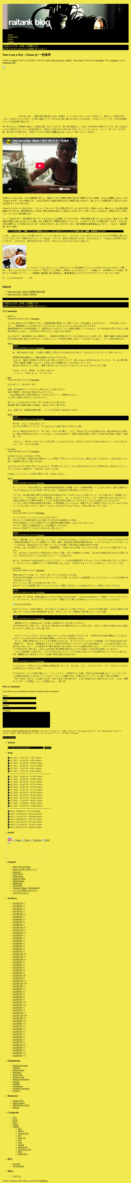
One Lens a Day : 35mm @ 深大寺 (22, 294)
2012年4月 (17, 1002)
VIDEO (68, 60)
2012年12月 (18, 981)
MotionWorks (18, 881)
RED (20, 1152)
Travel (15, 1124)
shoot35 (16, 1082)
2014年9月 (17, 943)
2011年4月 (17, 1034)
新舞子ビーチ (58, 132)
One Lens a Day (57, 60)
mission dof (22, 1147)
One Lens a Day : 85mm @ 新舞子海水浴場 (26, 292)
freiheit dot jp (18, 876)
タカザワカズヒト (21, 893)
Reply (10, 343)
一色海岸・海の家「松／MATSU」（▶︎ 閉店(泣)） (54, 273)
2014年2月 (17, 949)
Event (15, 1120)
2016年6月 (17, 919)
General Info (13, 37)
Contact (11, 41)
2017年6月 (17, 906)
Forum (10, 39)
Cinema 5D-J (18, 1101)
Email (5, 701)
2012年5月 (17, 999)
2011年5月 (17, 1031)
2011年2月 (17, 1039)
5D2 (48, 60)
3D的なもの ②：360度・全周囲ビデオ (21, 46)
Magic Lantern (19, 1103)
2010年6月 (17, 1050)
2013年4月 (17, 970)
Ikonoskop (17, 1072)
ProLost (16, 1108)
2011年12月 (18, 1013)
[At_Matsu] (40, 83)
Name (5, 696)
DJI (19, 1136)
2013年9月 (17, 962)
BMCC (21, 1131)
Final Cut (21, 1138)
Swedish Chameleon (21, 1088)
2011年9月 (17, 1021)
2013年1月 (17, 978)
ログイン (17, 1176)
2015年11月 (18, 930)
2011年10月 (18, 1018)
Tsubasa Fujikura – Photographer (26, 888)
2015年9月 (17, 935)
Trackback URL (9, 63)
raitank (14, 60)
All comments (18, 1166)
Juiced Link (17, 1075)
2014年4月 (17, 946)
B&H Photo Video (20, 1066)
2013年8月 (17, 965)
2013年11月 (18, 957)
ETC (15, 1117)
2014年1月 (17, 951)
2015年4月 (17, 941)
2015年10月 (18, 933)
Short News (23, 1154)
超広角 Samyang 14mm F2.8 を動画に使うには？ (25, 49)
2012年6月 (17, 997)
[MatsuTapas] (14, 268)
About (10, 35)
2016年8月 (17, 917)
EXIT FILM (18, 874)
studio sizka (17, 883)
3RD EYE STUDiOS (22, 867)
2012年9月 (17, 989)
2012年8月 (17, 991)
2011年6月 (17, 1029)
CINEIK (16, 1068)
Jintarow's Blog (19, 879)
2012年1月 (17, 1010)
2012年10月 (18, 986)
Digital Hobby (18, 1070)
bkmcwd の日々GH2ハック (25, 869)
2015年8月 (17, 938)
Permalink (99, 60)
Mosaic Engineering (21, 1079)
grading (21, 1145)
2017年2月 (17, 909)
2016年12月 (18, 914)
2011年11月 (18, 1015)
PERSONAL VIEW (21, 1105)
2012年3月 (17, 1005)
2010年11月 (18, 1045)
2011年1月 (17, 1042)
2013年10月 (18, 959)
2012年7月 (17, 994)
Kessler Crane (18, 1077)
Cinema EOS (23, 1133)
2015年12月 (18, 927)
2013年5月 (17, 967)
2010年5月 (17, 1053)
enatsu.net (17, 872)
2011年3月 (17, 1037)
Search (11, 742)
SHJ (9, 378)
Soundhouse (18, 1086)
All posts (16, 1164)
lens (80, 60)
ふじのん (12, 449)
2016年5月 (17, 922)
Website (6, 706)
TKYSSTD (17, 886)
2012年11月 (18, 983)
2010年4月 (17, 1056)
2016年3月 (17, 925)
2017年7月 (17, 903)
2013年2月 (17, 975)
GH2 (20, 1143)
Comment (114, 60)
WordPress (43, 1181)
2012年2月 (17, 1007)
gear (19, 1140)
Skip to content (9, 30)
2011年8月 (17, 1023)
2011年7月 (17, 1026)
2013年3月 (17, 973)
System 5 (16, 1091)
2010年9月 (17, 1047)
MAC (15, 1122)
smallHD (16, 1084)
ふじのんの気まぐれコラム (25, 890)
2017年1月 (17, 911)
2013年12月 (18, 954)
